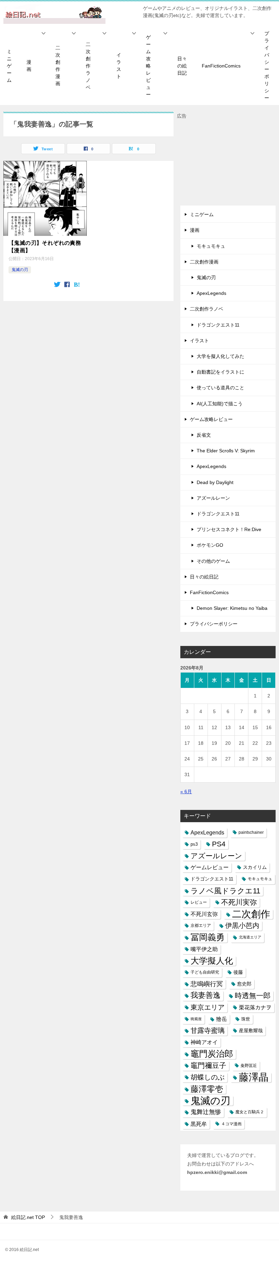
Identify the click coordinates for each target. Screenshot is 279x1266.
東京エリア (208, 1007)
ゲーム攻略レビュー (148, 65)
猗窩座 (196, 1019)
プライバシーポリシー (266, 66)
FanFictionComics (221, 66)
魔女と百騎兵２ (249, 1112)
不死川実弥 (239, 902)
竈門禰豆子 (208, 1065)
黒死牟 (199, 1124)
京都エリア (201, 925)
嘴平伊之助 (204, 949)
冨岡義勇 (208, 937)
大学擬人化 (212, 960)
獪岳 (221, 1019)
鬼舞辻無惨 (206, 1112)
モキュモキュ (211, 246)
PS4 (219, 844)
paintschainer (251, 832)
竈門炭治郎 (212, 1053)
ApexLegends (211, 293)
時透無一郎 (252, 995)
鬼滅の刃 (20, 269)
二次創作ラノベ (88, 66)
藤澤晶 (253, 1077)
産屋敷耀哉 (251, 1030)
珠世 (245, 1019)
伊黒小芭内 (242, 925)
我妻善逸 (205, 995)
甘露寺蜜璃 (208, 1030)
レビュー (199, 902)
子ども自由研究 (205, 972)
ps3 (194, 844)
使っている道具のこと (220, 387)
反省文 (204, 435)
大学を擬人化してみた (220, 356)
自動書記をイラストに (220, 372)
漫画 (29, 65)
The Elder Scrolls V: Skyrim (226, 450)
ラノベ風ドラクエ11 (225, 891)
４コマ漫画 (231, 1123)
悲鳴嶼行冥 (207, 984)
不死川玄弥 (204, 914)
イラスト (118, 65)
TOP (28, 1217)
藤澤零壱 (207, 1089)
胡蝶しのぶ (208, 1077)
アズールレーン (213, 498)
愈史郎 (244, 983)
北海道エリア (250, 937)
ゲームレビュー (210, 867)
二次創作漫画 (57, 65)
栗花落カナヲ (255, 1007)
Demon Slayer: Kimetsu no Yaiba (232, 608)
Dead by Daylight (215, 482)
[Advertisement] (228, 163)
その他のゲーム (213, 561)
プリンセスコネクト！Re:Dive (229, 529)
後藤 (238, 972)
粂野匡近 (249, 1065)
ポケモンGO (210, 545)
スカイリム (255, 867)
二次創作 (251, 914)
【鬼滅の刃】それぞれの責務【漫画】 (45, 246)
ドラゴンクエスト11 (218, 325)
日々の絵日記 (182, 66)
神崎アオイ (204, 1042)
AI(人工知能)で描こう (220, 403)
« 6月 (186, 791)
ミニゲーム (9, 66)
